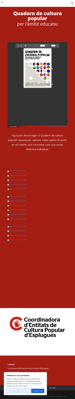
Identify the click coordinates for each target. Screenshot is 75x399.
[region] (25, 383)
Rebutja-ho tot (24, 391)
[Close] (45, 374)
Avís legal (52, 388)
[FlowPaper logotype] (13, 127)
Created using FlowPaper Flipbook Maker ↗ (57, 126)
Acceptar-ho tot (38, 391)
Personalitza (12, 391)
